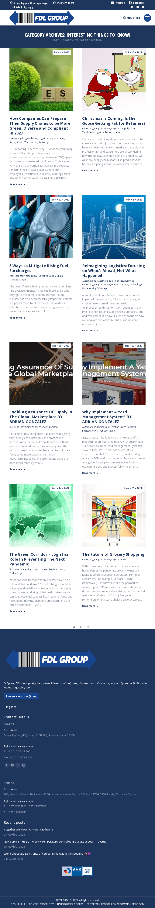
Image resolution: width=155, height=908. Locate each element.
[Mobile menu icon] (147, 18)
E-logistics (138, 2)
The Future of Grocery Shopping (113, 554)
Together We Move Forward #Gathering (28, 829)
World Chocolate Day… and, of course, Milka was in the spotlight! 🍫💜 (47, 853)
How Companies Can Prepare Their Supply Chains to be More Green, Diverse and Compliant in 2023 (39, 126)
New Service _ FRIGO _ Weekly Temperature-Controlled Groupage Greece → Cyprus (55, 841)
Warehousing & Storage (37, 142)
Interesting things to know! (23, 138)
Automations (89, 280)
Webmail (120, 2)
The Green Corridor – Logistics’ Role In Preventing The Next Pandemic (39, 559)
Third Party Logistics (93, 132)
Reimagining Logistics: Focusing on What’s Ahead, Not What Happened (113, 270)
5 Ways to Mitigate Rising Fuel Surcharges (38, 268)
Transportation (113, 132)
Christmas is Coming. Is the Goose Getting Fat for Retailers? (114, 121)
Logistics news (56, 138)
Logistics (43, 138)
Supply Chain (16, 142)
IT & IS (114, 284)
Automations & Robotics (110, 280)
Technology (135, 284)
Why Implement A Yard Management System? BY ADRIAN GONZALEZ (107, 416)
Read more (15, 184)
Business (129, 280)
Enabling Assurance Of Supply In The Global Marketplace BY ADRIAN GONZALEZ (40, 416)
